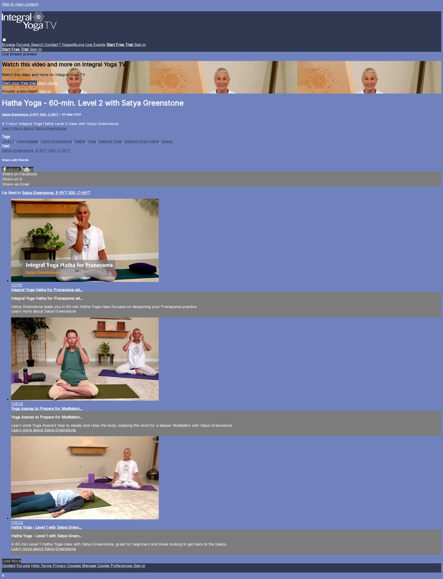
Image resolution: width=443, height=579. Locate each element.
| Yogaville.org (72, 44)
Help (36, 565)
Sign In (36, 49)
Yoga (91, 141)
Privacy (60, 565)
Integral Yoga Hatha (141, 141)
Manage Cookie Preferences (107, 565)
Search (38, 44)
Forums (23, 44)
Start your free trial (19, 83)
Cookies (74, 565)
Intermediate (27, 141)
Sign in (140, 44)
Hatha (80, 141)
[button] (4, 39)
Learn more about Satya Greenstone (34, 128)
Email (28, 169)
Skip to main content (20, 4)
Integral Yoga (110, 141)
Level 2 (8, 141)
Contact (51, 44)
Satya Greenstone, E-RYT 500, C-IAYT (30, 114)
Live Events (95, 44)
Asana (167, 141)
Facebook (11, 169)
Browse (9, 44)
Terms (47, 565)
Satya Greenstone (56, 141)
